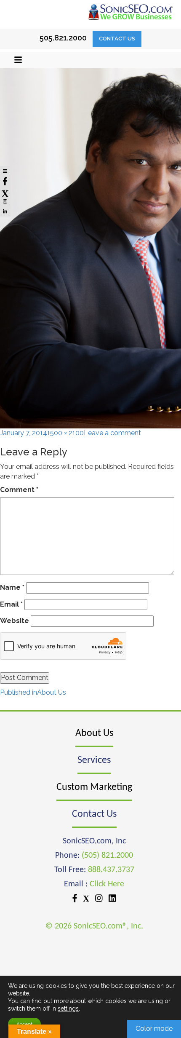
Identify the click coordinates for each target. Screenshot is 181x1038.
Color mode (154, 1029)
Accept (24, 1024)
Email (11, 604)
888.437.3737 (111, 870)
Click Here (107, 884)
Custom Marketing (94, 787)
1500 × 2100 (65, 433)
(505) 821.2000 (107, 855)
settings (68, 1008)
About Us (94, 733)
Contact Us (117, 38)
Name (12, 587)
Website (14, 621)
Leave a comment (112, 433)
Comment (19, 490)
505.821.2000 (63, 37)
